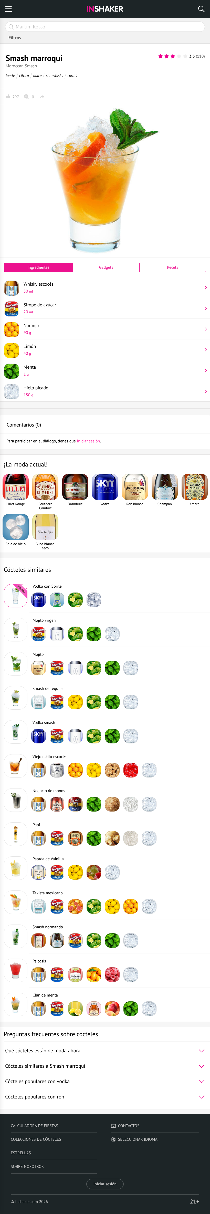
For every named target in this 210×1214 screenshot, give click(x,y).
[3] (173, 56)
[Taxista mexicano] (15, 902)
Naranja (31, 329)
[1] (161, 56)
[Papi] (15, 834)
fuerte (10, 75)
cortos (72, 75)
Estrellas (21, 1153)
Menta (30, 370)
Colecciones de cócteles (36, 1139)
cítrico (24, 75)
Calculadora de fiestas (34, 1125)
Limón (30, 349)
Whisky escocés (39, 287)
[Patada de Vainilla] (15, 868)
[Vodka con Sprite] (15, 595)
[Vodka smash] (15, 732)
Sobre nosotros (27, 1166)
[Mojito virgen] (15, 629)
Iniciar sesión (105, 1184)
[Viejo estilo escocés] (15, 766)
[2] (167, 56)
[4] (179, 56)
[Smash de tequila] (15, 698)
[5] (185, 56)
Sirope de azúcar (40, 308)
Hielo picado (36, 391)
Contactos (128, 1125)
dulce (37, 75)
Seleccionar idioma (138, 1139)
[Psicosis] (15, 970)
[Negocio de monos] (15, 800)
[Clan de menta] (15, 1004)
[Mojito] (15, 664)
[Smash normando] (15, 936)
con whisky (54, 75)
